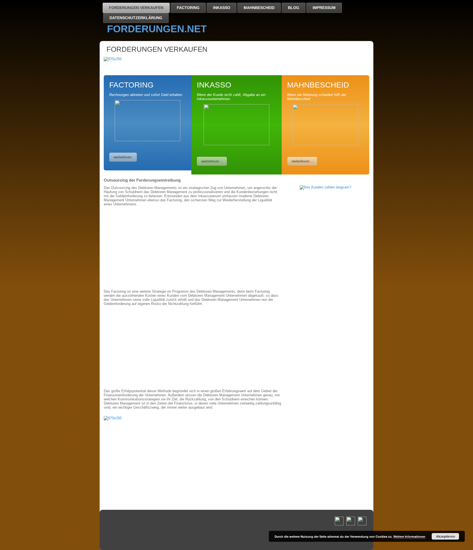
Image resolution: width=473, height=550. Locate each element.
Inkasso (221, 7)
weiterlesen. (123, 157)
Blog (293, 7)
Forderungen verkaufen (136, 7)
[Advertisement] (193, 247)
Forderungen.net (157, 28)
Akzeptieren (445, 536)
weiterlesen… (212, 161)
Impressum (324, 7)
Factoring (188, 7)
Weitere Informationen (409, 536)
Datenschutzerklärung (135, 18)
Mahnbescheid (259, 7)
